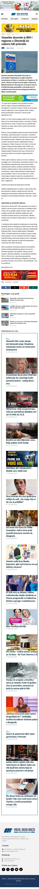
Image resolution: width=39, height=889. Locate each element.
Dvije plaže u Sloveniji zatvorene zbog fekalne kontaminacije (21, 299)
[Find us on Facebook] (3, 869)
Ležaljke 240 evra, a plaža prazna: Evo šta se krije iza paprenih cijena (23, 307)
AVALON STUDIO (17, 884)
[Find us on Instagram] (8, 869)
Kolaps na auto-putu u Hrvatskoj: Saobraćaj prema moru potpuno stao (23, 322)
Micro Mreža (10, 48)
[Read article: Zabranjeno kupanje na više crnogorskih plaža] (5, 315)
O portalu (25, 19)
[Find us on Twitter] (12, 869)
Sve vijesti (14, 19)
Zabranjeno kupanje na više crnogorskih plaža (22, 314)
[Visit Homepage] (19, 14)
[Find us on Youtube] (16, 869)
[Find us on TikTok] (21, 869)
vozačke (15, 282)
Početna (4, 19)
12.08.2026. (13, 302)
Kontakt (35, 19)
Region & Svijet (15, 34)
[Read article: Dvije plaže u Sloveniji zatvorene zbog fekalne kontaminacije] (5, 300)
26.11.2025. (20, 48)
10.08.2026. (13, 310)
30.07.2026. (13, 317)
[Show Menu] (2, 14)
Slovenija (8, 282)
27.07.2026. (13, 325)
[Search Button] (37, 14)
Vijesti (8, 34)
